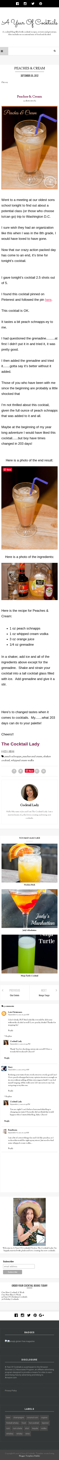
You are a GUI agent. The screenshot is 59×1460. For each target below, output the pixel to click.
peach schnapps (13, 756)
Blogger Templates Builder (29, 1459)
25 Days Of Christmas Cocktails (14, 1299)
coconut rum (32, 1420)
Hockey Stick (29, 885)
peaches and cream (32, 756)
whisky (19, 1436)
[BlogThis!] (5, 751)
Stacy (10, 1067)
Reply (10, 1030)
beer (8, 1420)
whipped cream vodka (22, 760)
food (24, 1425)
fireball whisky (12, 1425)
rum (8, 1431)
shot (27, 1431)
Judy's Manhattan (29, 930)
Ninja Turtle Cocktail (29, 976)
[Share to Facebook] (10, 751)
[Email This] (2, 751)
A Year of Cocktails (27, 1456)
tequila (35, 1431)
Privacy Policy (11, 1393)
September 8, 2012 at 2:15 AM (18, 1135)
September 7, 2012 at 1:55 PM (25, 1104)
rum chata (17, 1431)
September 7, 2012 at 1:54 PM (25, 1044)
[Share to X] (7, 751)
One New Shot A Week (11, 1297)
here (48, 299)
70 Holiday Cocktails (10, 1302)
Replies (13, 1036)
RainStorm (12, 1133)
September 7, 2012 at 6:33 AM (18, 1070)
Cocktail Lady (21, 1041)
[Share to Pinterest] (13, 751)
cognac (44, 1420)
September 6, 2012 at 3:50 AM (18, 1015)
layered (45, 1425)
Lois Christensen (15, 1012)
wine (28, 1436)
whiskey (9, 1436)
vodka (43, 1431)
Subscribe (8, 1264)
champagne (18, 1420)
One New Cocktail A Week (12, 1295)
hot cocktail (34, 1425)
